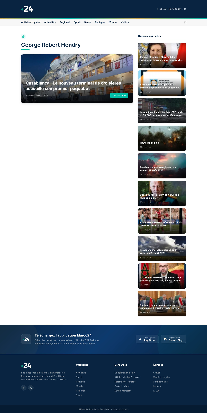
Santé (87, 22)
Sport (77, 22)
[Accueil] (23, 36)
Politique (100, 22)
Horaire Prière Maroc (124, 381)
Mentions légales (161, 377)
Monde (113, 22)
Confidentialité (160, 381)
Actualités (50, 22)
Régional (65, 22)
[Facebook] (23, 388)
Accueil (156, 372)
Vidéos (125, 22)
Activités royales (30, 22)
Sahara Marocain (122, 390)
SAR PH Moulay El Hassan (127, 377)
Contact (157, 386)
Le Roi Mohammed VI (124, 372)
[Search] (185, 22)
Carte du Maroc (122, 386)
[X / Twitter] (31, 388)
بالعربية (156, 390)
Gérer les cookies (121, 409)
